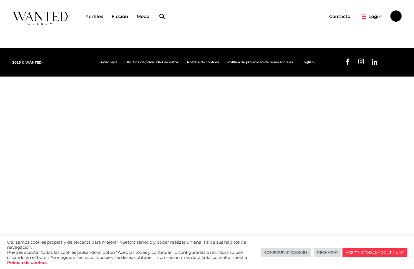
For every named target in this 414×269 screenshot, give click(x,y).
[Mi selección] (396, 16)
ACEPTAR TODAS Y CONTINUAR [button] (375, 252)
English (307, 62)
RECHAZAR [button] (327, 252)
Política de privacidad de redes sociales (260, 62)
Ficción (120, 16)
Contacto (339, 16)
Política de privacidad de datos (153, 62)
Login (375, 16)
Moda (143, 16)
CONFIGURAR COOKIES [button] (286, 252)
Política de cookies (203, 62)
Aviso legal (109, 62)
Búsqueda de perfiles (162, 16)
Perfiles (94, 16)
